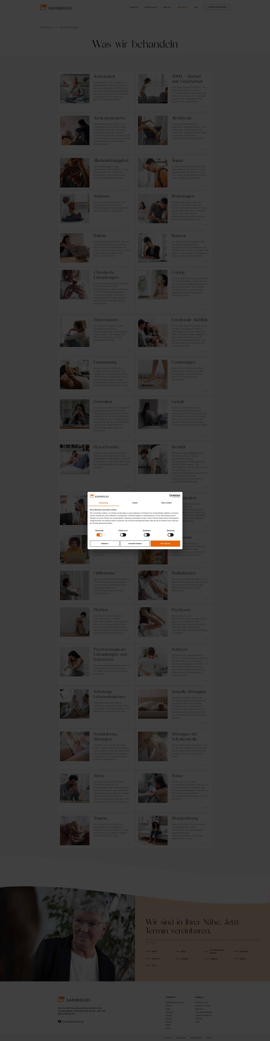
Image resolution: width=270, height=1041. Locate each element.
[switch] (123, 534)
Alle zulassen (165, 544)
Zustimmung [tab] (103, 503)
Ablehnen (104, 544)
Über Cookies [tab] (167, 503)
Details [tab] (135, 503)
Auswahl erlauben (135, 544)
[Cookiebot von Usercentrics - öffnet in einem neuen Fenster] (171, 495)
